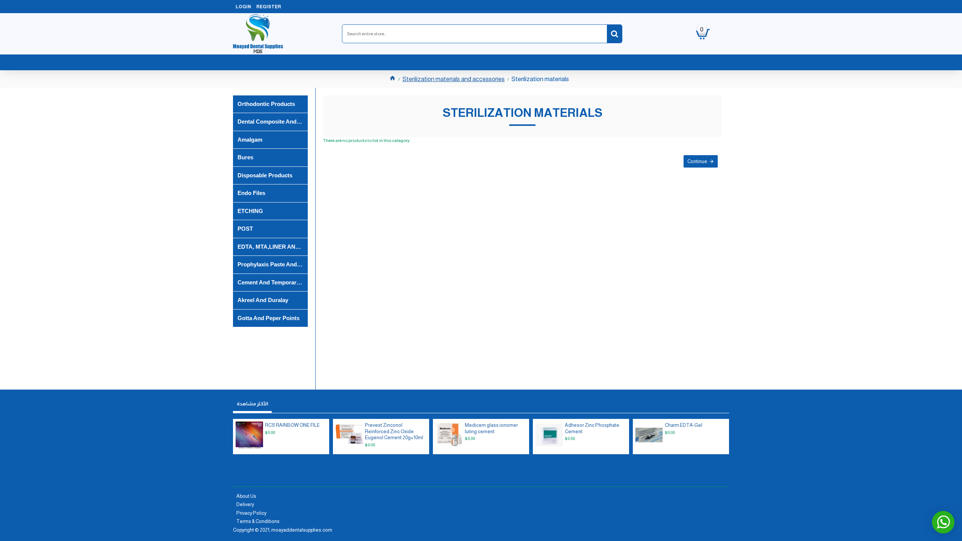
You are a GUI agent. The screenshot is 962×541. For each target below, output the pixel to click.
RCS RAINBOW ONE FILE (292, 425)
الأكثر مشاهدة (252, 404)
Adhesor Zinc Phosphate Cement (592, 428)
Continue (697, 161)
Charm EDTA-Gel (683, 425)
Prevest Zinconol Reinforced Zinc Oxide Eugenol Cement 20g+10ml (394, 431)
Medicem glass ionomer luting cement (491, 428)
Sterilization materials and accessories (453, 79)
